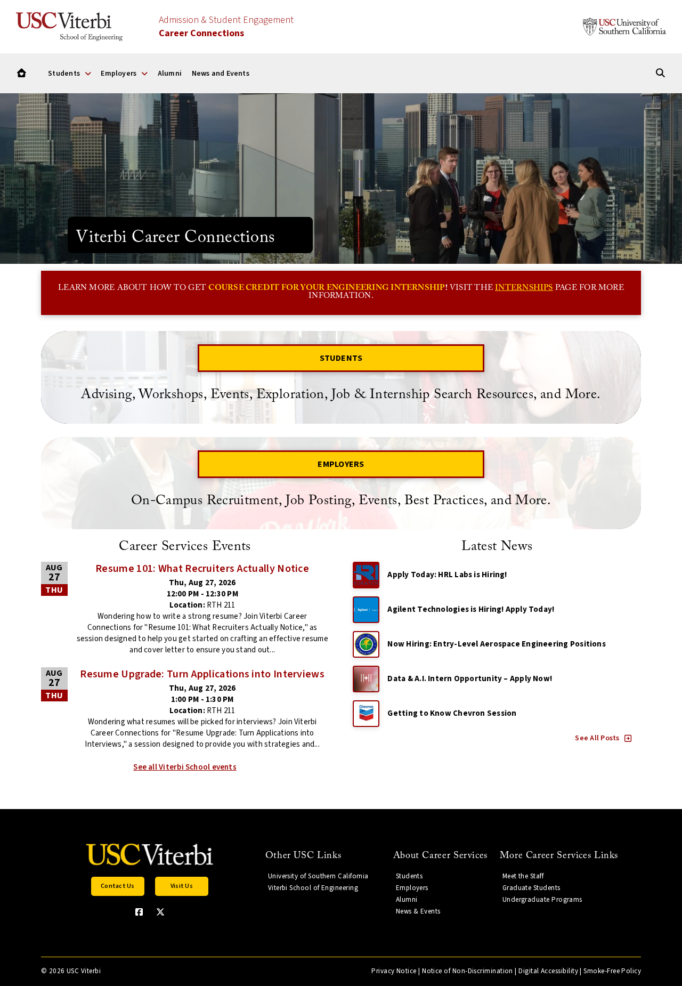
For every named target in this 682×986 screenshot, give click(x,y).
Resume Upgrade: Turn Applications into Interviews (202, 674)
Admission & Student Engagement (226, 26)
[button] (603, 738)
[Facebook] (139, 912)
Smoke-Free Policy (612, 971)
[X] (160, 912)
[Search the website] (660, 73)
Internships (524, 288)
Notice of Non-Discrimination (467, 971)
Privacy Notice (393, 971)
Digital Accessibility (548, 971)
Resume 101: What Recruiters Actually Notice (202, 568)
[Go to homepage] (21, 73)
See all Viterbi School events (185, 767)
